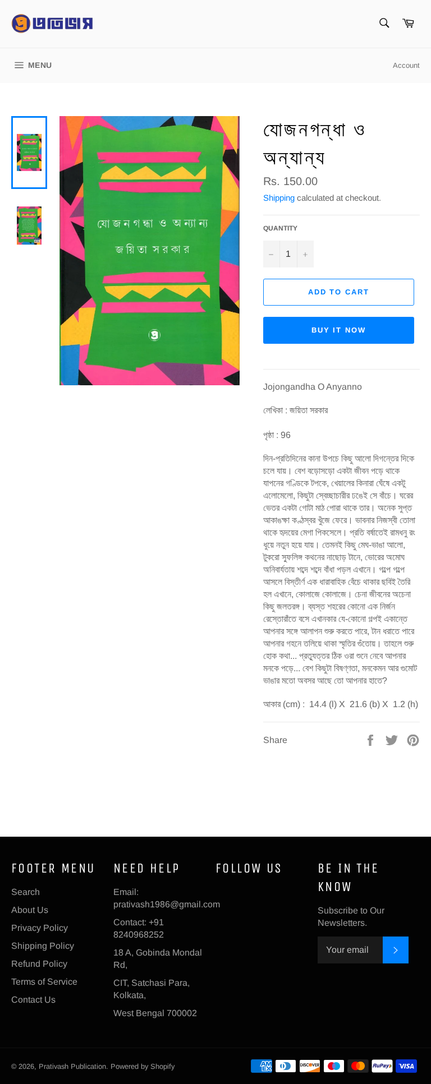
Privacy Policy (39, 928)
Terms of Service (44, 981)
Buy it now (338, 330)
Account (406, 65)
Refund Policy (39, 963)
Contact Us (33, 999)
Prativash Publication (72, 1066)
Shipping (279, 197)
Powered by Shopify (143, 1066)
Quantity (280, 228)
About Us (29, 910)
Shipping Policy (42, 946)
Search (25, 892)
